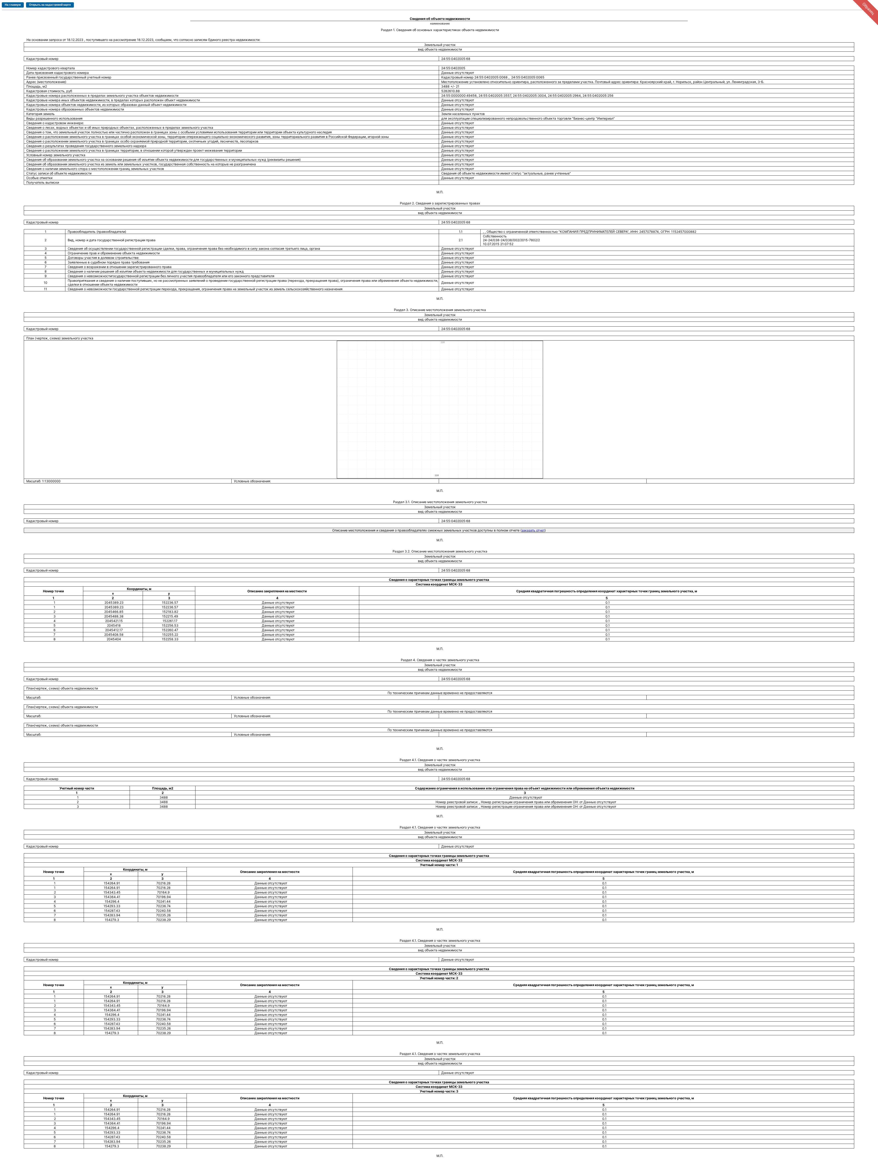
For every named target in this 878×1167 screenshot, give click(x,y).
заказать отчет (533, 530)
